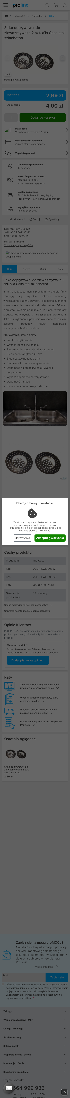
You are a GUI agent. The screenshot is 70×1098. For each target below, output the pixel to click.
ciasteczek (43, 522)
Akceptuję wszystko (50, 538)
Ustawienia (22, 538)
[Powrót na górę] (64, 1092)
